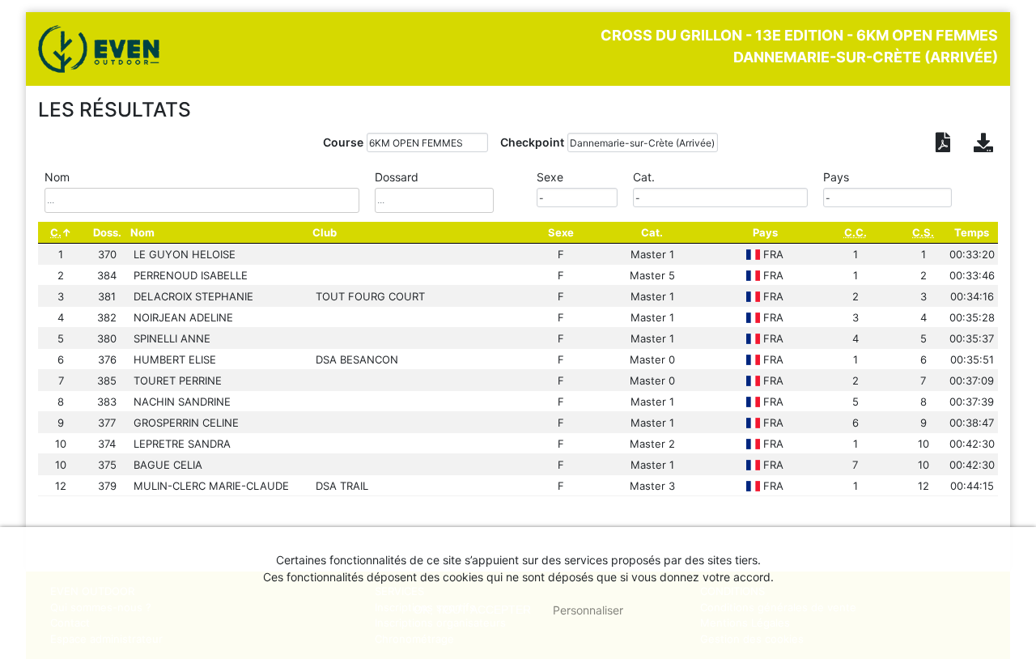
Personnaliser (588, 610)
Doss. (107, 232)
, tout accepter (472, 609)
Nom (142, 232)
